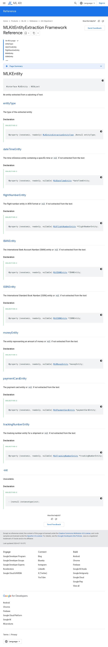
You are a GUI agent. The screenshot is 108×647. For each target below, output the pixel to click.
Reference (9, 11)
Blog (40, 556)
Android (76, 556)
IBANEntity (9, 241)
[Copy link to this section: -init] (10, 470)
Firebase (76, 565)
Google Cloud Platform (12, 615)
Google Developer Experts (13, 565)
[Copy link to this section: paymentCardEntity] (29, 378)
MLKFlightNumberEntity (64, 226)
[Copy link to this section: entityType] (18, 103)
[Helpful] (99, 21)
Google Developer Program (14, 556)
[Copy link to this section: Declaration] (17, 119)
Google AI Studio (80, 569)
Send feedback (95, 28)
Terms (6, 635)
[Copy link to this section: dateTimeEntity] (24, 149)
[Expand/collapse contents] (17, 40)
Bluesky (41, 560)
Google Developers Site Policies (70, 536)
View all (76, 586)
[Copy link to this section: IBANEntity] (18, 241)
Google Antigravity (80, 573)
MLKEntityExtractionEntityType (58, 135)
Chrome (76, 560)
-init (5, 470)
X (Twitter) (42, 573)
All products (8, 624)
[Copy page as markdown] (34, 33)
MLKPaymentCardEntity (64, 410)
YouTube (42, 577)
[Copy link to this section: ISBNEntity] (18, 287)
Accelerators (8, 569)
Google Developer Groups (13, 560)
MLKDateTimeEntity (62, 180)
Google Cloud (78, 577)
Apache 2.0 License (34, 536)
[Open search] (75, 3)
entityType (9, 103)
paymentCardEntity (14, 378)
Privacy (14, 635)
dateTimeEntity (12, 149)
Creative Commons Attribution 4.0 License (74, 533)
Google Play (78, 582)
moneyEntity (10, 332)
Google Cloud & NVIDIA (12, 573)
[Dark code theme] (103, 80)
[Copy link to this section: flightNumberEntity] (28, 195)
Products (14, 21)
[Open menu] (4, 3)
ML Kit (17, 3)
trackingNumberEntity (16, 424)
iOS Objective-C (47, 21)
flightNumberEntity (14, 195)
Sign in (102, 3)
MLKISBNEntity (60, 318)
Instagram (42, 565)
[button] (54, 66)
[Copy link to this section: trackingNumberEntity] (32, 424)
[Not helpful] (103, 21)
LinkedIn (41, 569)
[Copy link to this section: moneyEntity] (20, 333)
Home (5, 21)
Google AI (7, 620)
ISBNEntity (9, 287)
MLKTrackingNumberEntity (65, 456)
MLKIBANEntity (60, 272)
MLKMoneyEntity (60, 364)
